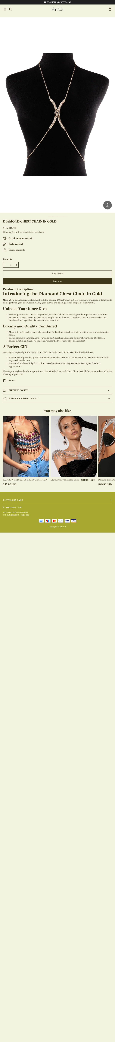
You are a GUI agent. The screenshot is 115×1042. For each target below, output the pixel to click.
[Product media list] (57, 115)
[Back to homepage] (57, 9)
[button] (5, 9)
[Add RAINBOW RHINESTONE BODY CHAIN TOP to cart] (46, 474)
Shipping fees (9, 232)
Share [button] (12, 380)
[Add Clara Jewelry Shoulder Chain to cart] (94, 474)
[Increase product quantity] (16, 264)
